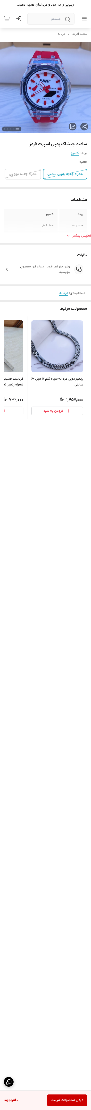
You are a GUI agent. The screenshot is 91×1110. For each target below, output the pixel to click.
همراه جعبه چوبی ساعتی (65, 174)
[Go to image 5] (4, 128)
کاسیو (75, 153)
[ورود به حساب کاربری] (20, 19)
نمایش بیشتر (81, 235)
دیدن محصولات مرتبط (67, 1100)
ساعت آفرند (79, 34)
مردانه (61, 34)
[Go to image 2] (13, 128)
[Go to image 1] (17, 128)
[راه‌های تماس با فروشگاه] (9, 1082)
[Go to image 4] (7, 128)
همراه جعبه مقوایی (23, 174)
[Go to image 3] (10, 128)
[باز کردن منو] (83, 19)
